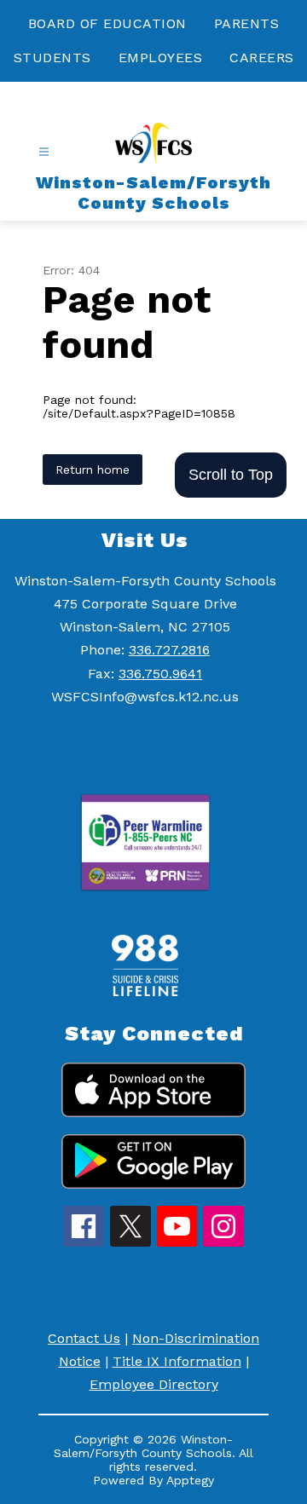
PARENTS (247, 23)
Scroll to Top (230, 474)
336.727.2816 (169, 650)
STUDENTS (52, 57)
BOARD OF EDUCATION (107, 23)
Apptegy (190, 1480)
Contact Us (84, 1338)
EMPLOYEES (161, 57)
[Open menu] (44, 152)
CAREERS (261, 57)
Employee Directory (154, 1384)
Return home (92, 469)
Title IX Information (177, 1361)
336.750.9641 (160, 674)
